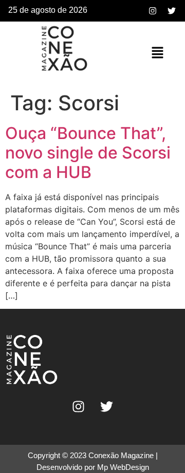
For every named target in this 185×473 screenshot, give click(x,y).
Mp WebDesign (123, 467)
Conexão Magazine (121, 455)
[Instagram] (152, 11)
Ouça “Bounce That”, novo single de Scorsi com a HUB (88, 153)
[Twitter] (171, 11)
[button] (157, 53)
